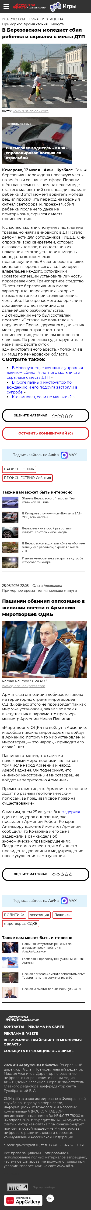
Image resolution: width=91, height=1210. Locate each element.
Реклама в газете (21, 1033)
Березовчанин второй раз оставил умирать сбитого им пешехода (47, 530)
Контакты (14, 1027)
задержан (71, 812)
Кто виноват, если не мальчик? (42, 397)
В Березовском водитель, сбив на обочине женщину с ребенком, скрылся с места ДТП (53, 547)
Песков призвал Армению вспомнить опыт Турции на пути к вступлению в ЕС (53, 975)
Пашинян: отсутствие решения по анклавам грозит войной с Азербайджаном (47, 947)
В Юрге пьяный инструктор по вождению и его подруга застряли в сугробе (42, 387)
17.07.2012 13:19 (13, 19)
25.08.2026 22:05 (15, 586)
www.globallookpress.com (23, 686)
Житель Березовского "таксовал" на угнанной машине (48, 500)
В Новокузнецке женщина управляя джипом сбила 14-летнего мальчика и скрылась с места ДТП (45, 373)
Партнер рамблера (44, 1187)
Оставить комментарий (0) (45, 433)
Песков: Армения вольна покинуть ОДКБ (52, 989)
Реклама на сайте (46, 1027)
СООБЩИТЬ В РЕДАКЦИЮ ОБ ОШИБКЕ (39, 1051)
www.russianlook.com (31, 111)
